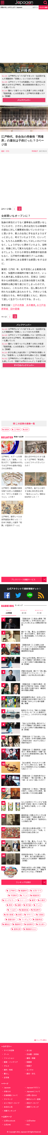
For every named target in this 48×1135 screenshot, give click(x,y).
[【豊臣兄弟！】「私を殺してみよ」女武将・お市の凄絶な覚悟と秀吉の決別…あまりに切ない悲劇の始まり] (10, 741)
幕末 (10, 905)
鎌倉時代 (18, 924)
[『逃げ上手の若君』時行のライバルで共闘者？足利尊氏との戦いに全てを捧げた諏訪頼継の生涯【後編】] (10, 728)
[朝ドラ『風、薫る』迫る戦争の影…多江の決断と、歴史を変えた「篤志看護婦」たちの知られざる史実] (10, 637)
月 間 (39, 612)
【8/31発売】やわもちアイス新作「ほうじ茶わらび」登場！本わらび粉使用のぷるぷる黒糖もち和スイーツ (33, 765)
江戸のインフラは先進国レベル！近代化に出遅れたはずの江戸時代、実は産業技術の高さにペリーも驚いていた (23, 84)
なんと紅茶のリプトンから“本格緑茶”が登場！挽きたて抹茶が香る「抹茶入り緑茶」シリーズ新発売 (33, 805)
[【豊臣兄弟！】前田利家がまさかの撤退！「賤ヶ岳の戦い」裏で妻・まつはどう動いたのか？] (10, 781)
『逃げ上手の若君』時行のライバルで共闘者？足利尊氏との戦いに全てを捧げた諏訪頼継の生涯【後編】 (33, 726)
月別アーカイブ (33, 1103)
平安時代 (14, 895)
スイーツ (23, 900)
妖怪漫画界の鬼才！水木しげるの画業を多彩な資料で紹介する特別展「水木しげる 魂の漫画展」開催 (33, 700)
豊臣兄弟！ (12, 919)
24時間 (9, 612)
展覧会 (7, 924)
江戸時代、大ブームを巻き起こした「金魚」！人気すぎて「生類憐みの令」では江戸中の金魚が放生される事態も (12, 462)
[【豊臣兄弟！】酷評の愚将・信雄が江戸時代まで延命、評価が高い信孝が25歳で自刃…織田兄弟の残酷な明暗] (10, 689)
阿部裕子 (35, 151)
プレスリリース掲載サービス (23, 579)
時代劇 (28, 905)
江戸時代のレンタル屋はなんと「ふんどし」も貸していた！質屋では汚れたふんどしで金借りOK (24, 360)
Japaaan (24, 2)
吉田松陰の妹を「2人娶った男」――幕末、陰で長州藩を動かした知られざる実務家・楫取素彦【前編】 (34, 857)
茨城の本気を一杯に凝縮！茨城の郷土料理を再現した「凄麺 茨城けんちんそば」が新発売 (33, 869)
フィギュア (25, 919)
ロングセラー (10, 900)
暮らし (6, 1073)
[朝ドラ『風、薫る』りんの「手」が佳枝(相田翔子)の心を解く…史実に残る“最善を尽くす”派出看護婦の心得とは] (10, 846)
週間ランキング (33, 1107)
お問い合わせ (32, 1095)
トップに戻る (41, 1040)
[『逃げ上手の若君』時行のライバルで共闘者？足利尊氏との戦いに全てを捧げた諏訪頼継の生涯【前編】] (10, 663)
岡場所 (6, 429)
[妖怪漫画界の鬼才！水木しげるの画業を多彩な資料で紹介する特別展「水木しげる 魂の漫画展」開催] (10, 702)
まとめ (29, 1050)
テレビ (38, 905)
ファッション (9, 1058)
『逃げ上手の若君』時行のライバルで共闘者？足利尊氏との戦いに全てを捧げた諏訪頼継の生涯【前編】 (33, 661)
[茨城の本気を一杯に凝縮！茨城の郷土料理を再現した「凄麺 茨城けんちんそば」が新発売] (10, 872)
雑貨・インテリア (11, 1062)
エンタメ (30, 1069)
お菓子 (42, 900)
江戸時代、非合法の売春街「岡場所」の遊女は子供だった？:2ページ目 (22, 140)
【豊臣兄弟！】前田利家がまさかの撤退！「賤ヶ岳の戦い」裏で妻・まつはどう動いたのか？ (33, 777)
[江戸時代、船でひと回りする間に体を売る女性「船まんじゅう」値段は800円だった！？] (36, 479)
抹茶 (20, 914)
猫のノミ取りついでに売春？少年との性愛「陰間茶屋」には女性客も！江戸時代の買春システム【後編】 (23, 93)
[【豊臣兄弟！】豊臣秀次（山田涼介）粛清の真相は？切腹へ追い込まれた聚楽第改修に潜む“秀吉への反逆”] (10, 755)
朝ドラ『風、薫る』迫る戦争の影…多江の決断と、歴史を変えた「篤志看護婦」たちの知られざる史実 (33, 634)
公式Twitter (18, 595)
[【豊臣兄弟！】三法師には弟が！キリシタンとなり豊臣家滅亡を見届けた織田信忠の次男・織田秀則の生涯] (10, 650)
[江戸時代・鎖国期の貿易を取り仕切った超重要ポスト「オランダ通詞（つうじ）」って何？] (12, 479)
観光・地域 (8, 1069)
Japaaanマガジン (33, 1087)
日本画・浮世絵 (33, 1054)
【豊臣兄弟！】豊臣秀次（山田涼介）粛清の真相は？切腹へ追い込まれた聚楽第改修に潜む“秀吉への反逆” (33, 752)
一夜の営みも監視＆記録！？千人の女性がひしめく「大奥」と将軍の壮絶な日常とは (33, 830)
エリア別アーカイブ (11, 1103)
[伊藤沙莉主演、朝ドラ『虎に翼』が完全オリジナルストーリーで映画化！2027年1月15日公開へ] (10, 676)
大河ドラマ (37, 890)
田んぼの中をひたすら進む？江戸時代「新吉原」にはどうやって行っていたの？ (35, 461)
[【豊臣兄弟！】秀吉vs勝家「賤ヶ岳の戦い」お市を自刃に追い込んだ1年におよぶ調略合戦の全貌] (10, 624)
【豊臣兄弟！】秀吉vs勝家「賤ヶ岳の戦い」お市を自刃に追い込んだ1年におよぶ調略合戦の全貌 (34, 621)
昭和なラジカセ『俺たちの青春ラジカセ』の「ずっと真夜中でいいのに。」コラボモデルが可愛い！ (34, 713)
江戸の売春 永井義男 (24, 305)
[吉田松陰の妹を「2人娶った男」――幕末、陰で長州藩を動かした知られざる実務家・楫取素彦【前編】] (10, 859)
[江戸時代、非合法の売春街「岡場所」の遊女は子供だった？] (24, 119)
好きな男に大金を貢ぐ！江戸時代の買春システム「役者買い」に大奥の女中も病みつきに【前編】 (24, 354)
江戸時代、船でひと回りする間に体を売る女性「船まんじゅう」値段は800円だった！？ (35, 492)
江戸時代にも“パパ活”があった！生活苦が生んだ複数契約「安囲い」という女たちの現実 (23, 77)
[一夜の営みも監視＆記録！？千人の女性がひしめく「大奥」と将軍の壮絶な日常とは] (10, 833)
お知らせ (7, 1091)
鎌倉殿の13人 (31, 929)
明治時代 (36, 910)
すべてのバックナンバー (24, 365)
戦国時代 (24, 890)
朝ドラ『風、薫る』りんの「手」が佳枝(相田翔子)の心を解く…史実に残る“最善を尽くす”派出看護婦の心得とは (34, 844)
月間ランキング (10, 1110)
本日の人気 (8, 1107)
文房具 (41, 914)
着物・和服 (31, 1058)
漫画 (19, 905)
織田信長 (24, 910)
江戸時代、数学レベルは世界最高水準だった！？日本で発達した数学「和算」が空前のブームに (11, 521)
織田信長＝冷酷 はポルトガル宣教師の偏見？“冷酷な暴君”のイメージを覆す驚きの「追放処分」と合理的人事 (34, 818)
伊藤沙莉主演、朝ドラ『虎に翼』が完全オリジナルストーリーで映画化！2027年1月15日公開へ (34, 673)
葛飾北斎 (17, 929)
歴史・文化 (5, 151)
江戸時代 (17, 429)
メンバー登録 (43, 7)
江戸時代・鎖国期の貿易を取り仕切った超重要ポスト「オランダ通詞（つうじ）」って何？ (11, 492)
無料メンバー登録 (33, 1099)
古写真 (6, 1077)
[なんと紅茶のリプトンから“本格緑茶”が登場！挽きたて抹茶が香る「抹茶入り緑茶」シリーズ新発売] (10, 807)
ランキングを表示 (23, 882)
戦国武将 (36, 895)
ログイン (35, 7)
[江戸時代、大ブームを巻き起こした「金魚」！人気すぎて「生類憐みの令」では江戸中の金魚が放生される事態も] (12, 448)
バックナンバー (24, 100)
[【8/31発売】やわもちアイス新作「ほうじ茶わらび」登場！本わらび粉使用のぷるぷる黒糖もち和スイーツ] (10, 768)
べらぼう (13, 910)
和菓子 (29, 1066)
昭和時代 (30, 924)
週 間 (24, 612)
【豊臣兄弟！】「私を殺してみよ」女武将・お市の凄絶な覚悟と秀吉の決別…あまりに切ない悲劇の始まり (33, 739)
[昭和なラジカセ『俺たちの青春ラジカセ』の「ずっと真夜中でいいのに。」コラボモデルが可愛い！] (10, 715)
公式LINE (30, 595)
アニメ (25, 895)
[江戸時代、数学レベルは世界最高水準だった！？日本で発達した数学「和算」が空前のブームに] (12, 508)
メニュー (2, 3)
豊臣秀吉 (38, 919)
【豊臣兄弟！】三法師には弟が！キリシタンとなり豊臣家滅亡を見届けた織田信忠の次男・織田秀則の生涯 (33, 647)
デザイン (30, 914)
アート (6, 1054)
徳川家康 (9, 914)
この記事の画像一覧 (25, 423)
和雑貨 (29, 1062)
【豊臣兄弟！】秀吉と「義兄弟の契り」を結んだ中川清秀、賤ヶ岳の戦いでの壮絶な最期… (33, 791)
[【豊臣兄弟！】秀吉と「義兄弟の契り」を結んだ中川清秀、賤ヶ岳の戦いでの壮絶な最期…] (10, 794)
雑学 (26, 429)
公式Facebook (7, 595)
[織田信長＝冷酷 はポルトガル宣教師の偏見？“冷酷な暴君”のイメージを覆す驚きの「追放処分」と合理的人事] (10, 820)
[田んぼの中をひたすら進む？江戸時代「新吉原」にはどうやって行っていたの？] (36, 448)
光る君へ (41, 924)
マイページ (8, 1099)
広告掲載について (11, 1095)
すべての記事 (9, 1050)
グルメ (6, 1066)
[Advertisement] (24, 36)
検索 (45, 3)
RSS (41, 595)
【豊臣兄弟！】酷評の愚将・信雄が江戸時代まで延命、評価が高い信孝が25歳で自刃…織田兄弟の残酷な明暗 (33, 687)
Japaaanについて (33, 1091)
